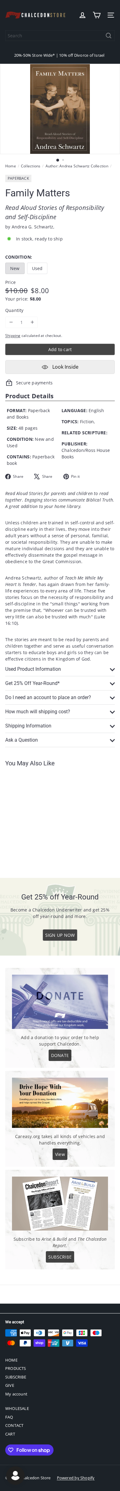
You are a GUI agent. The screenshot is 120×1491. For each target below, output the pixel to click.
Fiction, (87, 421)
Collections (30, 166)
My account (16, 1394)
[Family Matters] (43, 819)
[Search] (108, 35)
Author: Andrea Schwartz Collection (77, 166)
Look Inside (64, 366)
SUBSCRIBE (15, 1377)
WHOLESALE (17, 1408)
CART (10, 1434)
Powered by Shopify (76, 1478)
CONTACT (14, 1425)
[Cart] (97, 15)
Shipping (13, 335)
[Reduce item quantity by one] (11, 322)
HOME (11, 1360)
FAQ (9, 1417)
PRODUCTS (15, 1368)
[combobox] (60, 35)
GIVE (9, 1385)
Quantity (14, 310)
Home (10, 166)
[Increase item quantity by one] (32, 322)
